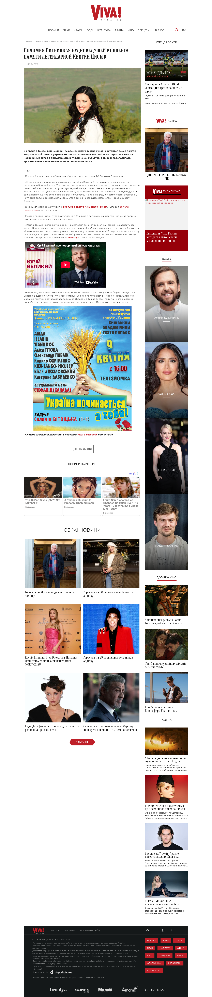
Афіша (167, 720)
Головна (28, 41)
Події (150, 948)
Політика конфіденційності (72, 977)
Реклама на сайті (90, 930)
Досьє (166, 259)
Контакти (70, 930)
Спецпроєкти (166, 42)
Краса (179, 940)
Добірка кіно (167, 577)
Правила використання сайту (45, 977)
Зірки (166, 940)
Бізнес (180, 955)
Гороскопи (174, 963)
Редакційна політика (95, 977)
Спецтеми (164, 955)
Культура (165, 948)
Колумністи (154, 971)
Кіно (149, 955)
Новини (151, 940)
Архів (38, 41)
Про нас (55, 930)
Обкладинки (154, 963)
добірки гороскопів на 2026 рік (166, 176)
